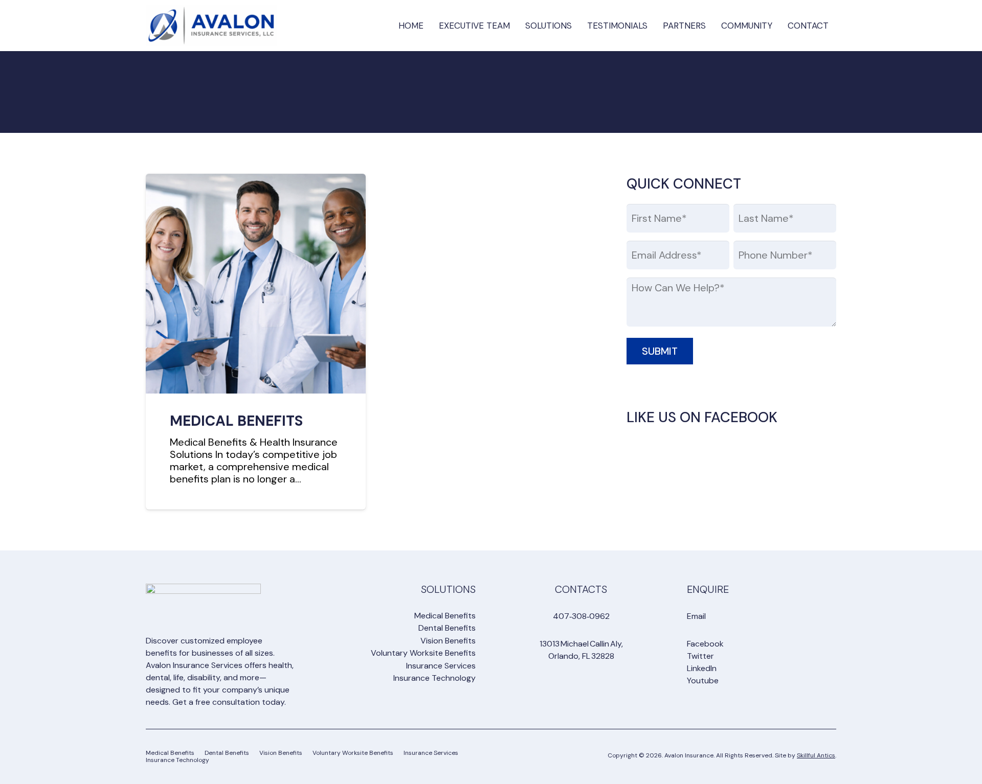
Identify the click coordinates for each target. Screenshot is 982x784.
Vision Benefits (448, 640)
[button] (577, 25)
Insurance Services (441, 665)
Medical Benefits (236, 420)
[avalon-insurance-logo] (211, 25)
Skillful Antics (816, 755)
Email (696, 616)
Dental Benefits (447, 627)
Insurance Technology (434, 678)
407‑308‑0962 (581, 616)
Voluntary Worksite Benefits (423, 653)
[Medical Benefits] (256, 284)
